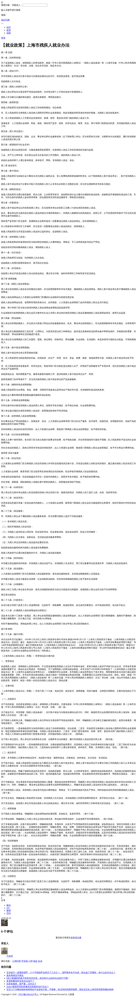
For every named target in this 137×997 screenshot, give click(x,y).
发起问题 (5, 20)
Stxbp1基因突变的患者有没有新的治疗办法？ (27, 986)
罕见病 (24, 961)
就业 (35, 961)
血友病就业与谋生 (15, 975)
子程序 (9, 956)
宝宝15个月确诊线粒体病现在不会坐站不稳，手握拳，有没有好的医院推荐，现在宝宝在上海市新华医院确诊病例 (59, 989)
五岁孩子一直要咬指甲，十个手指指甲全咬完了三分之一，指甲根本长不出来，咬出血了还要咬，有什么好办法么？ (61, 972)
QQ (8, 908)
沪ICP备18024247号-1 (28, 994)
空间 (8, 913)
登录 (3, 38)
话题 (8, 33)
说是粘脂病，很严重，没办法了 (21, 984)
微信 (8, 905)
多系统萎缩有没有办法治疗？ (20, 981)
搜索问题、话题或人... (11, 5)
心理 (30, 961)
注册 (79, 937)
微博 (8, 910)
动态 (8, 27)
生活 (40, 961)
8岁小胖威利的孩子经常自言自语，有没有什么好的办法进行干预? (37, 978)
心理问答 (16, 961)
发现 (8, 30)
